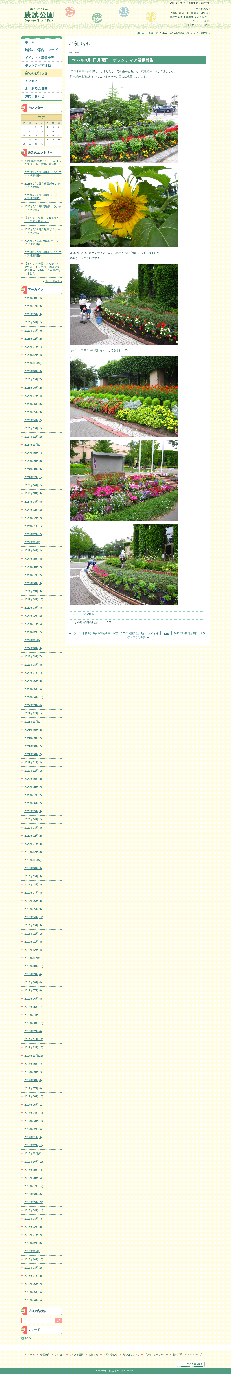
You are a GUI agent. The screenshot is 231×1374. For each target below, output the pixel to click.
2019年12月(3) (33, 851)
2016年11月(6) (32, 1153)
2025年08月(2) (33, 387)
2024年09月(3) (33, 460)
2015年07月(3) (33, 1275)
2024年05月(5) (33, 493)
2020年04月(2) (33, 819)
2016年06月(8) (33, 1194)
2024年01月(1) (33, 526)
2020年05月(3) (33, 811)
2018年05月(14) (33, 1006)
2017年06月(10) (33, 1096)
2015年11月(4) (32, 1251)
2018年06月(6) (33, 998)
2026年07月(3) (33, 306)
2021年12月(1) (33, 713)
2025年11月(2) (32, 363)
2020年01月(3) (33, 843)
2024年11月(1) (32, 444)
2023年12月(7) (33, 534)
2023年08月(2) (33, 566)
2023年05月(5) (33, 591)
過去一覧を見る (53, 281)
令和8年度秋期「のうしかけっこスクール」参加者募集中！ (42, 162)
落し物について (131, 1354)
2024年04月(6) (33, 501)
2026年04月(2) (33, 322)
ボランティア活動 (38, 65)
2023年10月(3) (33, 550)
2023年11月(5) (32, 542)
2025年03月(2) (33, 428)
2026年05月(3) (33, 314)
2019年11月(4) (32, 860)
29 (30, 144)
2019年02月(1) (33, 933)
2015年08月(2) (33, 1267)
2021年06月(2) (33, 754)
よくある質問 (76, 1354)
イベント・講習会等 (39, 58)
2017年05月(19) (33, 1104)
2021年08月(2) (33, 746)
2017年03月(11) (33, 1120)
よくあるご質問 (36, 88)
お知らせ (153, 32)
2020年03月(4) (33, 827)
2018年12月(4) (33, 949)
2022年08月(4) (33, 664)
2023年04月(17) (33, 599)
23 (36, 140)
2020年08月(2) (33, 786)
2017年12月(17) (33, 1047)
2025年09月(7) (33, 379)
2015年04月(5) (33, 1300)
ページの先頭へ (195, 1364)
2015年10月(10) (33, 1259)
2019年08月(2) (33, 884)
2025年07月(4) (33, 395)
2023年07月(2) (33, 575)
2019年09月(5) (33, 876)
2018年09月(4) (33, 974)
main (166, 633)
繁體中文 (193, 3)
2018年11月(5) (32, 957)
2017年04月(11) (33, 1112)
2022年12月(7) (33, 632)
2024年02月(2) (33, 517)
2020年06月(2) (33, 803)
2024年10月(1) (33, 452)
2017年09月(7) (33, 1071)
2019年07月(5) (33, 892)
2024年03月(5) (33, 509)
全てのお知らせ (36, 73)
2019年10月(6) (33, 868)
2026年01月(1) (33, 346)
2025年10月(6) (33, 371)
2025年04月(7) (33, 420)
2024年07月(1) (33, 477)
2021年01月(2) (33, 762)
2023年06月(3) (33, 583)
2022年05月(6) (33, 689)
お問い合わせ (34, 96)
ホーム (140, 32)
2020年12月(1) (33, 770)
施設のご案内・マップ (41, 50)
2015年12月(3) (33, 1243)
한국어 (183, 3)
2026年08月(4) (33, 298)
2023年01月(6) (33, 623)
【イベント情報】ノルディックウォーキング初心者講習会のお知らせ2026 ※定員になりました (42, 268)
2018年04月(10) (33, 1014)
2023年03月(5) (33, 607)
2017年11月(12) (33, 1055)
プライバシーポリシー (156, 1354)
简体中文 (205, 3)
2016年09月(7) (33, 1169)
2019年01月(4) (33, 941)
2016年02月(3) (33, 1226)
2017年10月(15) (33, 1063)
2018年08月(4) (33, 982)
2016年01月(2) (33, 1234)
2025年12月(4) (33, 354)
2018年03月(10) (33, 1023)
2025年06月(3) (33, 403)
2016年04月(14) (33, 1210)
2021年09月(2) (33, 738)
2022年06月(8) (33, 680)
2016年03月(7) (33, 1218)
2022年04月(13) (33, 697)
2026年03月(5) (33, 330)
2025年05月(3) (33, 412)
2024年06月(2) (33, 485)
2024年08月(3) (33, 469)
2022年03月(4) (33, 705)
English (173, 3)
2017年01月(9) (33, 1137)
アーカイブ (35, 289)
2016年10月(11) (33, 1161)
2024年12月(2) (33, 436)
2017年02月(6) (33, 1129)
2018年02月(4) (33, 1031)
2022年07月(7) (33, 672)
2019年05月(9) (33, 909)
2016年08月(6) (33, 1177)
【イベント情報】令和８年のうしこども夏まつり (42, 219)
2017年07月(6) (33, 1088)
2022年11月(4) (32, 640)
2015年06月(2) (33, 1283)
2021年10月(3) (33, 729)
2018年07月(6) (33, 990)
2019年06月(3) (33, 900)
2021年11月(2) (32, 721)
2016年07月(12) (33, 1186)
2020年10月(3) (33, 778)
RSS (28, 1338)
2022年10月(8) (33, 648)
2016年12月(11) (33, 1145)
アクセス (201, 17)
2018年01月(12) (33, 1039)
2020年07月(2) (33, 795)
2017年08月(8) (33, 1080)
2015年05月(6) (33, 1292)
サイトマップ (195, 1354)
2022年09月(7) (33, 656)
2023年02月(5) (33, 615)
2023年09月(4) (33, 558)
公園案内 (45, 1354)
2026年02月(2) (33, 338)
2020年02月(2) (33, 835)
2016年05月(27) (33, 1202)
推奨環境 (177, 1354)
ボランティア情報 (83, 614)
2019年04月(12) (33, 917)
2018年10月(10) (33, 966)
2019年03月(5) (33, 925)
